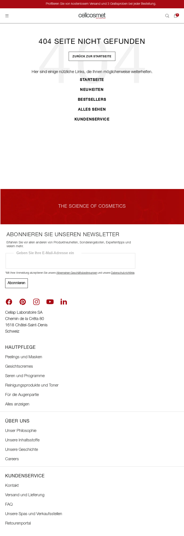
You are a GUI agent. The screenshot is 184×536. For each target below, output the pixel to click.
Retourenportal (18, 524)
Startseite (92, 80)
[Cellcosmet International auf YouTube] (50, 302)
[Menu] (7, 15)
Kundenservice (92, 120)
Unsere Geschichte (21, 450)
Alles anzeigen (17, 405)
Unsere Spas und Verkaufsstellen (33, 514)
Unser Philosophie (20, 431)
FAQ (9, 505)
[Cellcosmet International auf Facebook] (9, 302)
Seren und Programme (25, 376)
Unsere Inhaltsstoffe (22, 440)
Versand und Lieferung (24, 495)
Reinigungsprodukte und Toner (32, 386)
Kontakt (12, 486)
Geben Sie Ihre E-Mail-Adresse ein (45, 253)
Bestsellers (92, 100)
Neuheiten (92, 90)
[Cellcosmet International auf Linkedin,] (63, 301)
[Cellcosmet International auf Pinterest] (22, 302)
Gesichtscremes (19, 367)
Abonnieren (16, 283)
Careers (12, 459)
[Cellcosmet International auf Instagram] (36, 302)
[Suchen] (167, 15)
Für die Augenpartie (22, 395)
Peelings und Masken (23, 357)
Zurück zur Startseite (91, 56)
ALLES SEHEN (92, 110)
